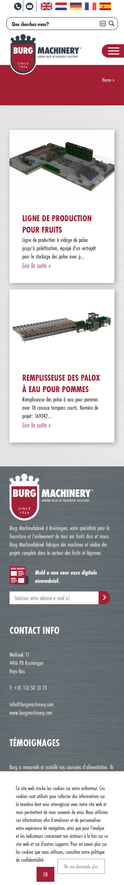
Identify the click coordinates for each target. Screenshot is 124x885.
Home (106, 80)
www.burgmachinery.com (31, 712)
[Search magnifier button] (111, 23)
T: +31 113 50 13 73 (28, 687)
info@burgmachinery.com (31, 704)
